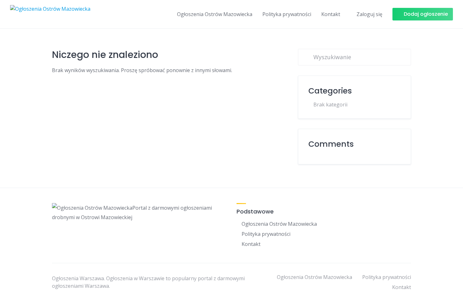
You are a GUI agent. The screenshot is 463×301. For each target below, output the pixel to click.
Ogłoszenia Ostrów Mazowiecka (214, 14)
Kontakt (330, 14)
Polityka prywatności (286, 14)
